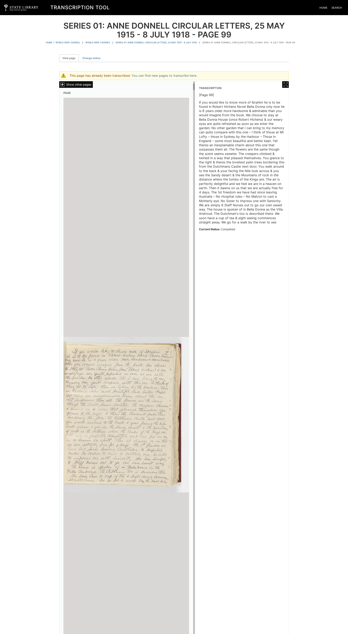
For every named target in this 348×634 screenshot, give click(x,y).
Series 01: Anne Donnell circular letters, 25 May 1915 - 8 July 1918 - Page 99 (248, 42)
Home (323, 7)
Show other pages (78, 84)
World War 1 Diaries (97, 42)
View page (70, 58)
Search (336, 7)
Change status (91, 58)
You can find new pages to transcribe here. (164, 76)
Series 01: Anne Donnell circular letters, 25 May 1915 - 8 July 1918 (156, 42)
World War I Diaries (68, 42)
